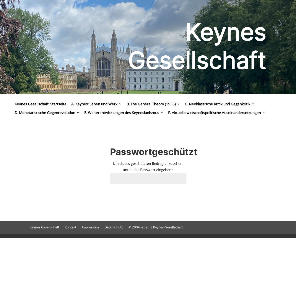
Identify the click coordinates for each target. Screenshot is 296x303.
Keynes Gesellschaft (44, 227)
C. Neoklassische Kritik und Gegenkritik (217, 103)
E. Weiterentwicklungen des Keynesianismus (121, 112)
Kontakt (70, 227)
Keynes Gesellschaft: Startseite (41, 103)
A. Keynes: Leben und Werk (94, 103)
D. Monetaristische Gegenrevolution (45, 112)
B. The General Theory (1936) (151, 103)
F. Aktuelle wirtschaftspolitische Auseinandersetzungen (214, 112)
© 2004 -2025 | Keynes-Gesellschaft (155, 227)
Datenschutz (113, 227)
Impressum (90, 227)
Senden (173, 194)
